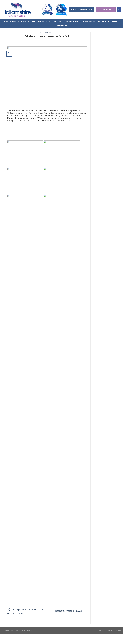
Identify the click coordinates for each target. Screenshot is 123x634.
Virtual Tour (103, 21)
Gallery (93, 21)
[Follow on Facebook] (119, 9)
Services (13, 21)
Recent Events (81, 21)
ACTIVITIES (25, 21)
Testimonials (68, 21)
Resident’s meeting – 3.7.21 (69, 611)
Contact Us (62, 26)
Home (6, 21)
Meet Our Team (55, 21)
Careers (114, 21)
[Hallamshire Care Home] (17, 9)
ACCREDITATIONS (38, 21)
